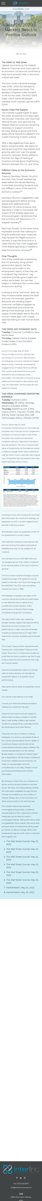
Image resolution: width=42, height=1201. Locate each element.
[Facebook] (16, 1177)
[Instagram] (24, 1177)
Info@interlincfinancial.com (21, 1188)
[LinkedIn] (20, 1177)
